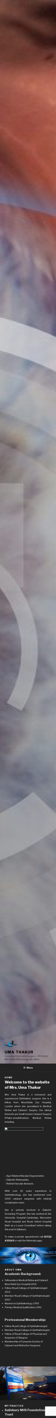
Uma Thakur (19, 1052)
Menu (30, 1067)
